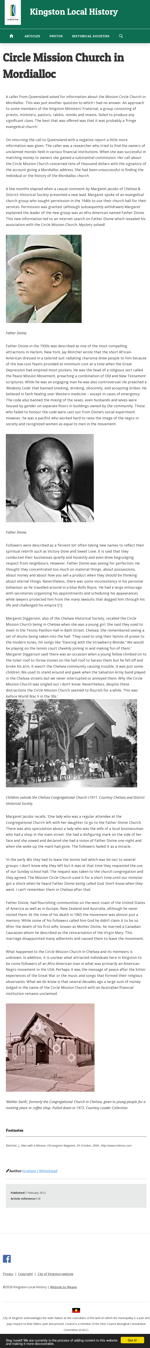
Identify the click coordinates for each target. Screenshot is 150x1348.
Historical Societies (91, 36)
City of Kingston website (55, 1274)
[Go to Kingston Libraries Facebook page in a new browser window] (7, 1260)
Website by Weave (63, 1287)
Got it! (132, 1340)
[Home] (13, 12)
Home (11, 36)
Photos (56, 36)
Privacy (8, 1274)
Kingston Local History (74, 11)
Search (121, 36)
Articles (32, 36)
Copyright (25, 1274)
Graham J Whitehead (40, 1171)
